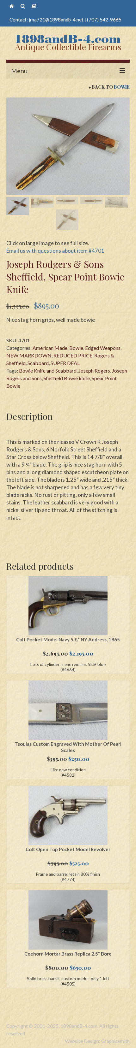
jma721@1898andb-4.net (56, 19)
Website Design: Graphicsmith (97, 1041)
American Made (50, 348)
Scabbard (38, 363)
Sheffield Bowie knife (67, 378)
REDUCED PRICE (72, 355)
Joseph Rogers (94, 371)
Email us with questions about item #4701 (55, 250)
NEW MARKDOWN (29, 355)
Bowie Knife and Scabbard (48, 371)
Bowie (122, 87)
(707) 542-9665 (104, 19)
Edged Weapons (103, 348)
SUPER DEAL (65, 363)
